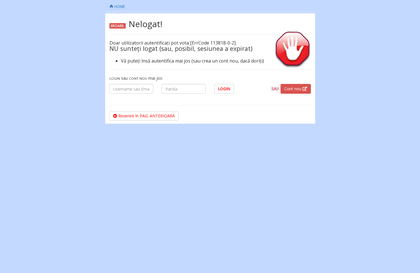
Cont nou (293, 88)
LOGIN (224, 88)
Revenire (146, 116)
